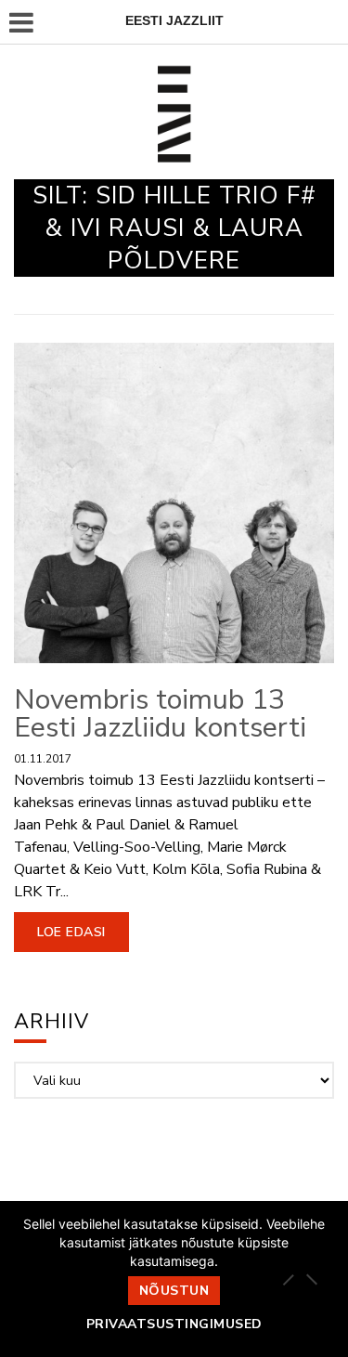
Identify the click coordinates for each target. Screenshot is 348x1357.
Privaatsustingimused (174, 1324)
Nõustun (174, 1290)
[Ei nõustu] (311, 1279)
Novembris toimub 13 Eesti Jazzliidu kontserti (160, 714)
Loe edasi (71, 932)
